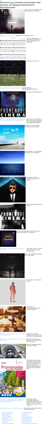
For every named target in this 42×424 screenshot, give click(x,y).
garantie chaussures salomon (7, 413)
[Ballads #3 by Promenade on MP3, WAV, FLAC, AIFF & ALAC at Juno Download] (13, 340)
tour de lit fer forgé (25, 413)
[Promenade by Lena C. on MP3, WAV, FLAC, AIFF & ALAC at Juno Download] (13, 249)
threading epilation (5, 414)
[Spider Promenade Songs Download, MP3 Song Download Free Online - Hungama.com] (8, 239)
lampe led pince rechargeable (8, 423)
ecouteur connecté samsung (27, 417)
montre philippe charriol (26, 419)
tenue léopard (24, 414)
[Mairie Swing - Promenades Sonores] (8, 35)
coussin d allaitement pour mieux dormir (29, 423)
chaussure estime (5, 418)
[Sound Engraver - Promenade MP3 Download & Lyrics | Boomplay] (12, 163)
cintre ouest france (5, 420)
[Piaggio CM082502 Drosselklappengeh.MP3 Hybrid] (11, 88)
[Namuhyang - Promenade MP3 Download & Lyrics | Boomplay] (12, 137)
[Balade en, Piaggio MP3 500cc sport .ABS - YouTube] (13, 351)
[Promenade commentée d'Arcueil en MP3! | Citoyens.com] (12, 408)
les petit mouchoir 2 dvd (26, 422)
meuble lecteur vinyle (26, 415)
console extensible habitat (27, 418)
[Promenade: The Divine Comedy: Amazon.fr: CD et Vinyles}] (13, 189)
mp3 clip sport (5, 422)
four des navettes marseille (27, 412)
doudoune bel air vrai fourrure (8, 419)
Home (1, 0)
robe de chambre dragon (7, 412)
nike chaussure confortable (27, 420)
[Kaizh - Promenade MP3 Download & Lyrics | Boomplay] (12, 265)
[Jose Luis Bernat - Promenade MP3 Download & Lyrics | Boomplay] (12, 21)
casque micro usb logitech (7, 417)
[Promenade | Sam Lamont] (13, 73)
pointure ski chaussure (6, 415)
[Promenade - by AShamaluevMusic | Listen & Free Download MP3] (13, 319)
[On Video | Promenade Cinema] (13, 104)
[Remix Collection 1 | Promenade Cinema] (13, 216)
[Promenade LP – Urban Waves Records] (13, 292)
